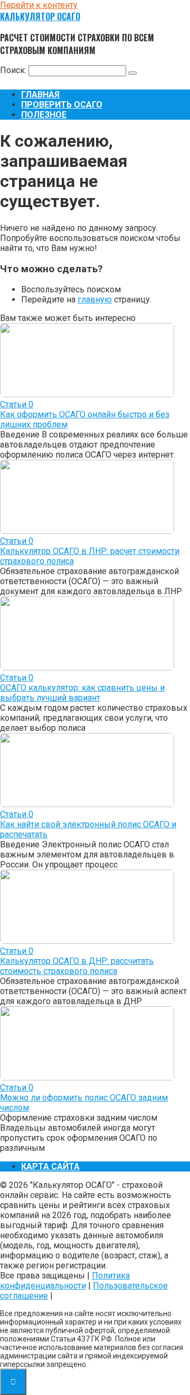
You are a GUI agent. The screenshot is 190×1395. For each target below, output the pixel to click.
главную (95, 299)
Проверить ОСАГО (61, 105)
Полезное (43, 115)
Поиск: (14, 70)
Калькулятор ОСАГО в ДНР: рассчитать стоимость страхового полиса (77, 966)
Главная (40, 95)
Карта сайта (50, 1166)
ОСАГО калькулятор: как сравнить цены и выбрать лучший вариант (82, 693)
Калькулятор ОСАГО (40, 16)
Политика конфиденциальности (65, 1281)
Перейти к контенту (39, 5)
